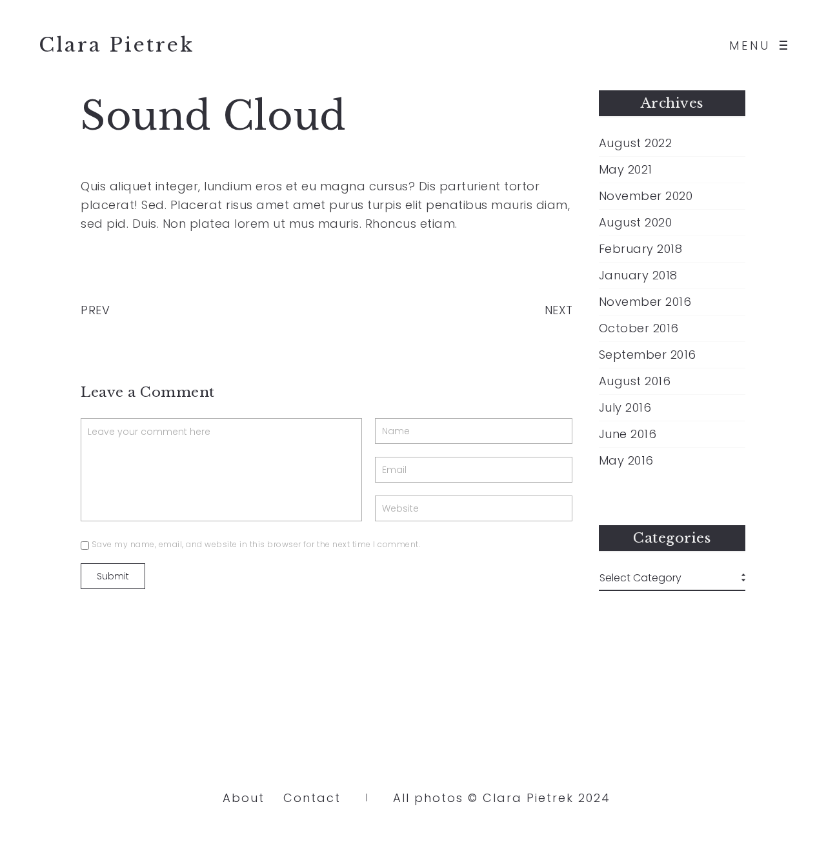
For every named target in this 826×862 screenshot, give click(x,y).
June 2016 (628, 434)
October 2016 (639, 328)
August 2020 (635, 222)
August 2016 (635, 381)
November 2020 (646, 196)
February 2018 (641, 249)
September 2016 (647, 354)
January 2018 (638, 275)
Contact (312, 798)
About (244, 798)
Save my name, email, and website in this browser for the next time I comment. (256, 544)
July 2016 (625, 407)
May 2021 (625, 169)
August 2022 (635, 143)
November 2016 (645, 302)
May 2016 (626, 460)
